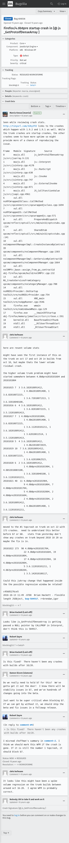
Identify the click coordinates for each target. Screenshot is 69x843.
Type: (15, 55)
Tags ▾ (48, 106)
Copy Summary (45, 11)
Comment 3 (14, 615)
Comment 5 (14, 676)
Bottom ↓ (36, 106)
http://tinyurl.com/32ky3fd (20, 126)
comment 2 (50, 741)
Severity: (14, 63)
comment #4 (26, 725)
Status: (15, 74)
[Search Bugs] (51, 3)
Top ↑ (6, 833)
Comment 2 (14, 520)
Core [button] (23, 43)
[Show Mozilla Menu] (10, 3)
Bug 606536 (19, 18)
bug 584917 (31, 598)
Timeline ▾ (61, 106)
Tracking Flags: (9, 78)
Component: (12, 46)
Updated (13, 639)
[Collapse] (63, 114)
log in (17, 815)
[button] (62, 3)
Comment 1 (14, 338)
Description (15, 116)
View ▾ (63, 11)
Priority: (14, 60)
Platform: (13, 50)
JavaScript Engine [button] (29, 46)
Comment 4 (14, 655)
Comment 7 (14, 774)
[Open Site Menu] (3, 3)
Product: (14, 43)
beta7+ (33, 85)
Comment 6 (14, 718)
